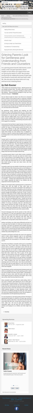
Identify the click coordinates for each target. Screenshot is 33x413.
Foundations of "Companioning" (11, 46)
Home (2, 16)
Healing (8, 16)
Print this (7, 312)
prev (13, 388)
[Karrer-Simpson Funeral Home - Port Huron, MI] (15, 5)
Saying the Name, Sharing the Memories (13, 49)
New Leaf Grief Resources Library (20, 16)
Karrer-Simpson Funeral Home (9, 398)
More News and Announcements (9, 392)
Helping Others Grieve (6, 17)
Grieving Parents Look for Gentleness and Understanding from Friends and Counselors (14, 36)
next (17, 388)
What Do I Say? (7, 40)
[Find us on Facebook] (16, 408)
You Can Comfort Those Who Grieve (12, 32)
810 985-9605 (18, 399)
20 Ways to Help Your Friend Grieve (12, 43)
